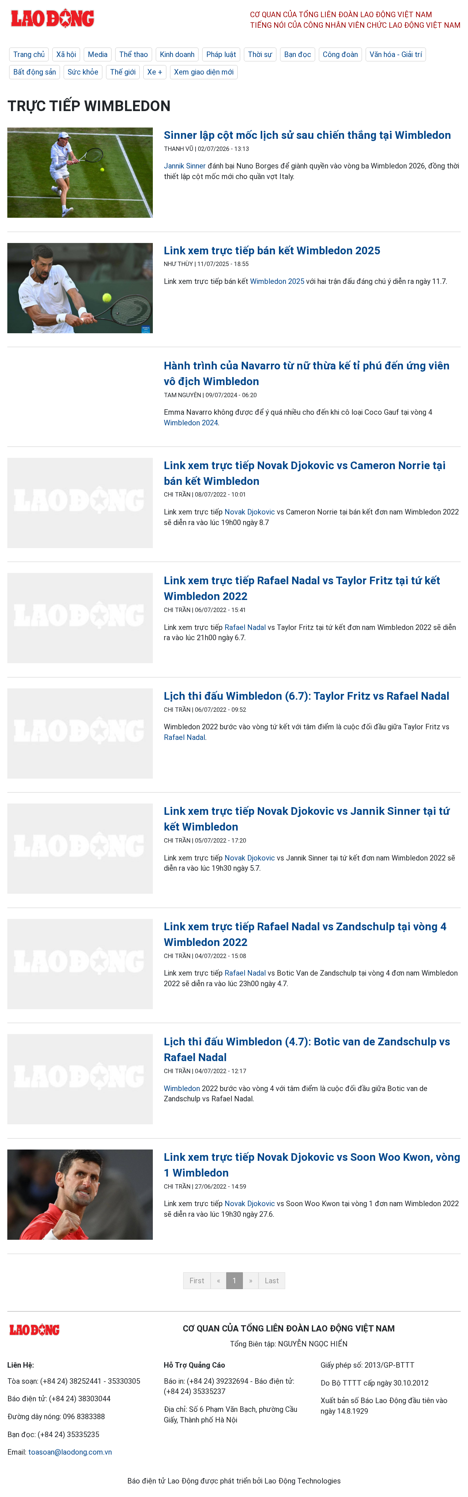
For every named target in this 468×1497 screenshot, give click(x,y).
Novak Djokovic (249, 512)
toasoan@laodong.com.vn (70, 1452)
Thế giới (123, 72)
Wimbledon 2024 (191, 422)
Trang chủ (29, 54)
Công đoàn (340, 54)
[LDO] (80, 174)
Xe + (154, 72)
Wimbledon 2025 (277, 281)
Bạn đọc (297, 54)
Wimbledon (183, 1088)
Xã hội (66, 54)
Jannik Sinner (185, 166)
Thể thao (133, 54)
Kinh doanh (177, 54)
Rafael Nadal (245, 627)
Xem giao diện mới (204, 72)
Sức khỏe (83, 72)
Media (97, 54)
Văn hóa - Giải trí (396, 54)
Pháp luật (221, 54)
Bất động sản (34, 72)
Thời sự (260, 54)
